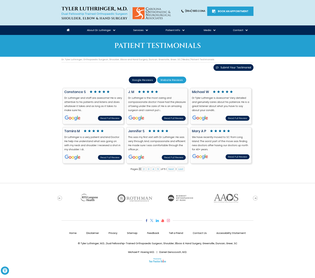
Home (68, 30)
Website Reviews (171, 80)
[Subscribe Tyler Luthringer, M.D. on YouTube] (162, 220)
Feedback (153, 233)
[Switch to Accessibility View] (5, 271)
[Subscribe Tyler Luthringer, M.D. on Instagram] (168, 220)
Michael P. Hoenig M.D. (141, 252)
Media (185, 59)
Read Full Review (109, 118)
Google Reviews (142, 80)
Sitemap (132, 233)
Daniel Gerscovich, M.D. (173, 252)
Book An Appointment (233, 11)
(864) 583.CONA (195, 11)
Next (171, 169)
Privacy (113, 233)
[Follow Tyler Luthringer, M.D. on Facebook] (145, 220)
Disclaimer (92, 233)
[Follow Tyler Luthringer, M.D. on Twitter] (151, 220)
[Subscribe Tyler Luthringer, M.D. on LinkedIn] (157, 220)
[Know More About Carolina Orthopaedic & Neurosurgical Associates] (152, 13)
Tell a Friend (176, 233)
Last (180, 169)
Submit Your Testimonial (235, 67)
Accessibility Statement (231, 233)
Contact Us (200, 233)
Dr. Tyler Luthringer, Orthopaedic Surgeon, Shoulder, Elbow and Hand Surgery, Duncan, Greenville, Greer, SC (121, 59)
